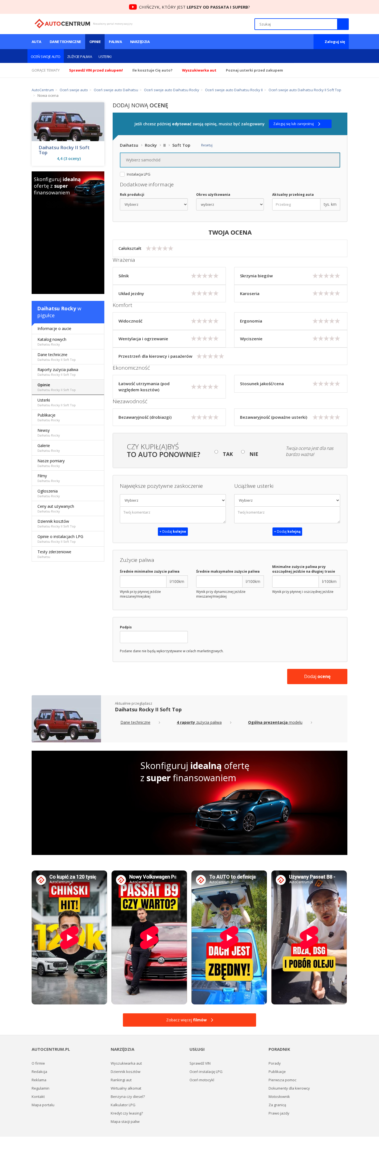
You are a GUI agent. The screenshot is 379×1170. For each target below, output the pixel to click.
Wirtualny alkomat (126, 1088)
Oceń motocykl (202, 1079)
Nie (253, 454)
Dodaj (317, 676)
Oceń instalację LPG (206, 1071)
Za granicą (277, 1104)
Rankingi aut (121, 1079)
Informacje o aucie (54, 328)
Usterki (104, 56)
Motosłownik (279, 1096)
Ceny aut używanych (55, 508)
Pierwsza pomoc (282, 1079)
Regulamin (40, 1088)
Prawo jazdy (279, 1113)
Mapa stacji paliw (125, 1121)
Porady (275, 1063)
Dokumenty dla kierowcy (289, 1088)
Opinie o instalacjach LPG (60, 539)
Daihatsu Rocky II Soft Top (64, 150)
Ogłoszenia (48, 493)
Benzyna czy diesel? (128, 1096)
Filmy (48, 478)
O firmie (38, 1063)
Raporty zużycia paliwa (57, 372)
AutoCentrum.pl (62, 23)
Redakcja (39, 1071)
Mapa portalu (43, 1104)
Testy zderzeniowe (54, 554)
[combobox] (230, 160)
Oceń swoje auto (45, 56)
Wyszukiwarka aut (126, 1063)
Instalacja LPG (138, 174)
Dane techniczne (65, 41)
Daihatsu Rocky (56, 308)
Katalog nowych (51, 341)
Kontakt (38, 1096)
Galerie (48, 448)
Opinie (95, 41)
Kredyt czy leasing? (127, 1113)
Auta (36, 41)
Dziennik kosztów (56, 523)
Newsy (48, 432)
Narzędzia (140, 41)
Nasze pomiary (51, 463)
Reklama (39, 1079)
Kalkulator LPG (123, 1104)
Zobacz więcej (186, 1019)
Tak (228, 454)
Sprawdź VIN (200, 1063)
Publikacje (48, 417)
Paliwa (115, 41)
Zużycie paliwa (79, 56)
